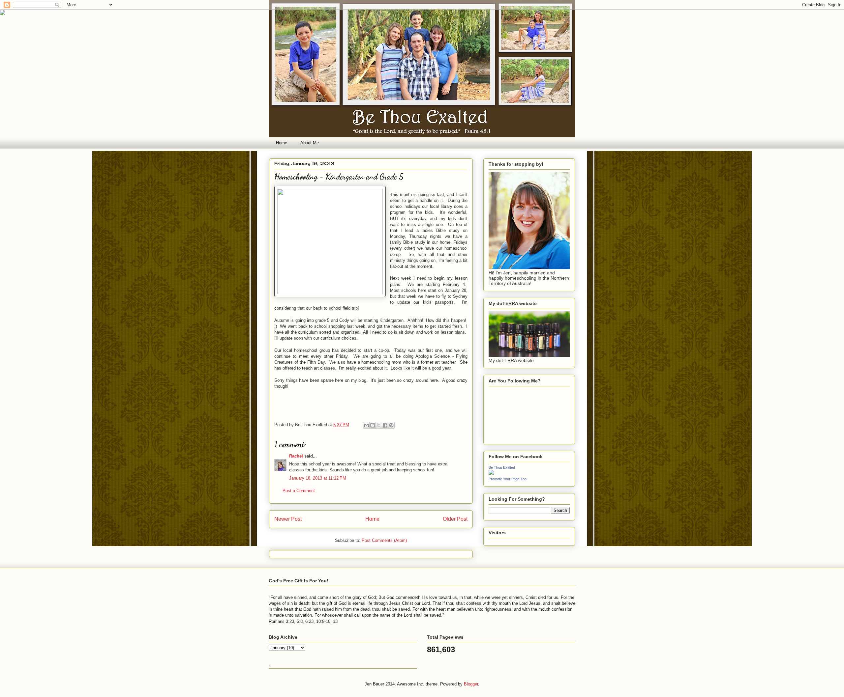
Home (281, 142)
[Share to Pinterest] (391, 425)
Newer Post (288, 519)
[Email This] (366, 425)
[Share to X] (379, 425)
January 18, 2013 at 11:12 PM (317, 478)
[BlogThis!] (372, 425)
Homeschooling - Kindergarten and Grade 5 (339, 176)
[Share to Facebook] (385, 425)
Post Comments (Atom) (384, 540)
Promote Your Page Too (508, 479)
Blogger (471, 684)
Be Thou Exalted (502, 467)
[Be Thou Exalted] (491, 473)
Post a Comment (299, 490)
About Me (309, 142)
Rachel (296, 456)
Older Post (455, 519)
